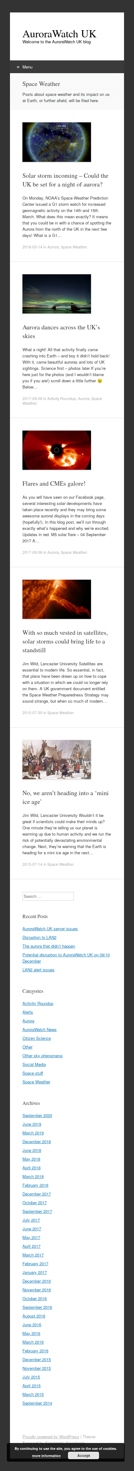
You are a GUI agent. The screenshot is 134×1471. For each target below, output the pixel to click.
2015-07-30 (32, 712)
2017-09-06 (32, 552)
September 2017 (37, 1211)
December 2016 (36, 1281)
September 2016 (37, 1307)
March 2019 (33, 1133)
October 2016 (34, 1298)
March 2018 (33, 1176)
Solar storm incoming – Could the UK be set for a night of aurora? (65, 179)
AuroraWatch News (39, 1029)
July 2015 (31, 1377)
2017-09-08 (32, 398)
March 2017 (33, 1255)
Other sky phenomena (42, 1055)
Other (27, 1047)
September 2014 (37, 1403)
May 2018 (31, 1159)
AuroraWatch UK (59, 33)
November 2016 (36, 1290)
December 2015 (36, 1359)
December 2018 (36, 1141)
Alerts (27, 1012)
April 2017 (31, 1246)
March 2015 (33, 1394)
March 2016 (33, 1342)
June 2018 (31, 1150)
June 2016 (31, 1324)
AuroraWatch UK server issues (50, 928)
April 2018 (31, 1168)
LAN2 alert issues (38, 970)
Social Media (34, 1064)
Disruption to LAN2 (39, 937)
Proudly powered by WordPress (50, 1437)
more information (46, 1455)
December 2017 (36, 1194)
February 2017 (35, 1263)
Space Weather (74, 246)
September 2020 (37, 1115)
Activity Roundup (61, 398)
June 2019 (31, 1124)
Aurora (53, 246)
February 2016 (35, 1351)
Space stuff (32, 1073)
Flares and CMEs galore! (54, 483)
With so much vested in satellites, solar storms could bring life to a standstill (65, 641)
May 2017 (31, 1237)
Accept (83, 1455)
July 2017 (31, 1220)
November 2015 (36, 1368)
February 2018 (35, 1185)
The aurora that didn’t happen (48, 946)
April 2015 (31, 1385)
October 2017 (34, 1202)
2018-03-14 (32, 246)
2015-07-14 (32, 864)
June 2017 (31, 1229)
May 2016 (31, 1333)
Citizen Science (36, 1038)
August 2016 (33, 1316)
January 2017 (34, 1272)
